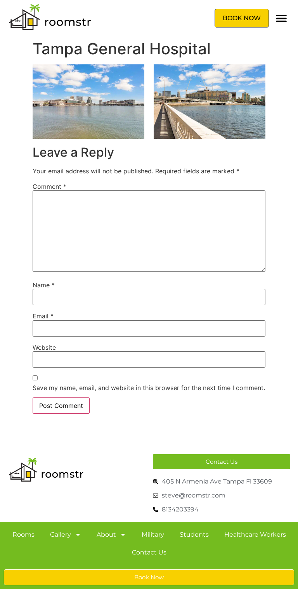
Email (43, 316)
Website (44, 347)
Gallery (60, 534)
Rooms (23, 534)
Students (194, 534)
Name (44, 285)
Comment (49, 186)
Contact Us (149, 552)
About (106, 534)
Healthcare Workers (255, 534)
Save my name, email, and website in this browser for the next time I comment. (149, 388)
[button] (281, 18)
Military (153, 534)
